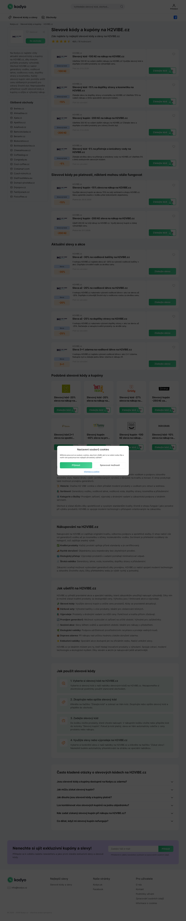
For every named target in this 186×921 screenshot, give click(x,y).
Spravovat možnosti (110, 465)
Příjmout (76, 465)
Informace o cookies (91, 472)
